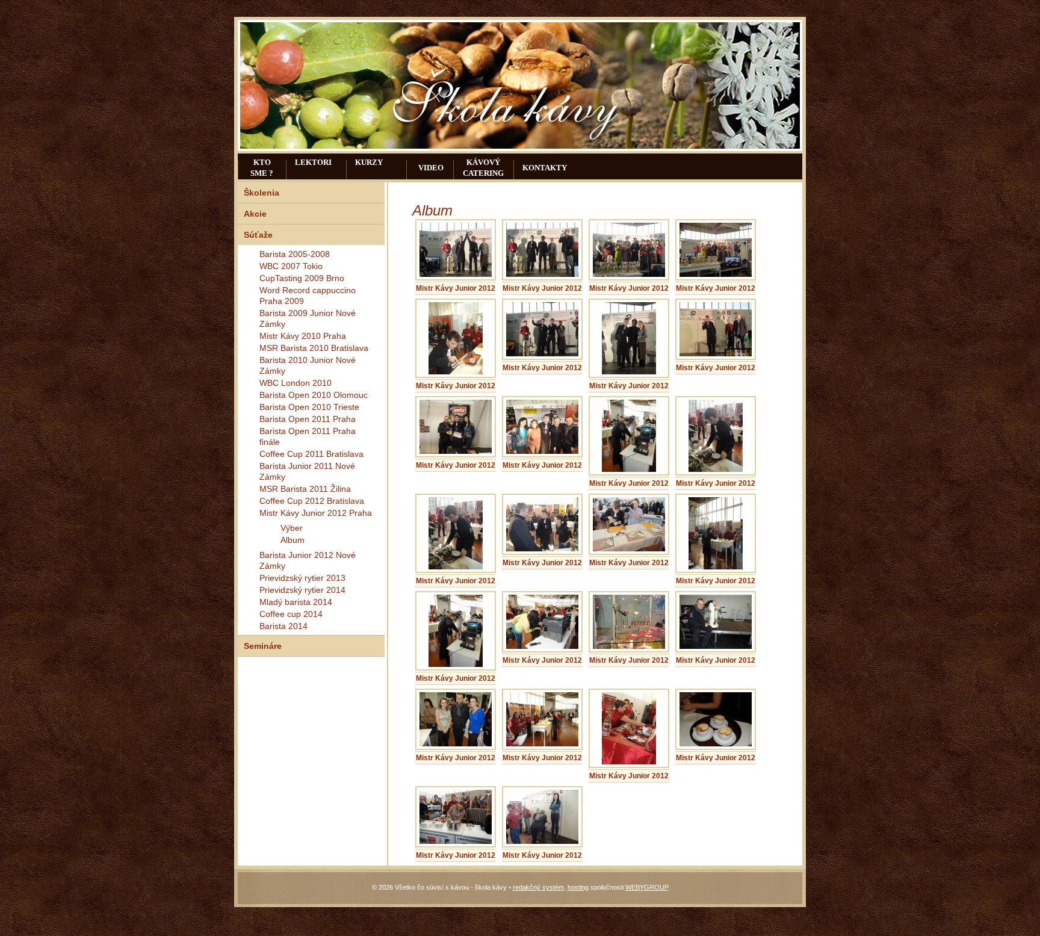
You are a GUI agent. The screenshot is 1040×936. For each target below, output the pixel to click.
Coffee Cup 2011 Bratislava (311, 454)
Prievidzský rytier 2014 (302, 590)
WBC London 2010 (295, 383)
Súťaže (258, 235)
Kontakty (544, 167)
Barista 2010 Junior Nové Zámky (307, 365)
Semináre (263, 646)
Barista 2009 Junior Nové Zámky (307, 318)
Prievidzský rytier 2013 (302, 578)
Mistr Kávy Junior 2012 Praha (315, 513)
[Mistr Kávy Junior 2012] (455, 274)
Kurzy (369, 162)
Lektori (313, 162)
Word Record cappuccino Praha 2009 (307, 295)
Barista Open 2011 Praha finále (307, 436)
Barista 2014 (283, 626)
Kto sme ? (261, 168)
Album (292, 540)
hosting (578, 887)
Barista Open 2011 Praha (307, 419)
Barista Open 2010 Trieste (309, 407)
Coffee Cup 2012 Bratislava (311, 501)
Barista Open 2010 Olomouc (313, 395)
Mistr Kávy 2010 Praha (302, 336)
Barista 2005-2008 (294, 254)
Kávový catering (483, 168)
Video (431, 167)
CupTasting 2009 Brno (301, 278)
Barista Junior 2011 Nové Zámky (307, 471)
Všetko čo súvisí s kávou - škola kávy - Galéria (508, 98)
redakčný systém (538, 887)
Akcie (255, 214)
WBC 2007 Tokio (291, 266)
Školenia (261, 192)
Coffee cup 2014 (291, 614)
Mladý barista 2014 (295, 602)
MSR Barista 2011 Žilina (305, 489)
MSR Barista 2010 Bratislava (313, 348)
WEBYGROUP (647, 887)
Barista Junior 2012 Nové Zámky (307, 560)
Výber (291, 528)
